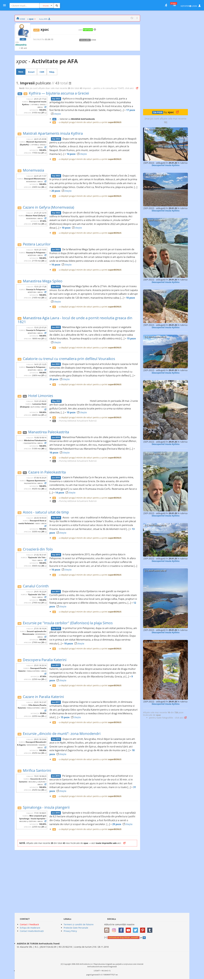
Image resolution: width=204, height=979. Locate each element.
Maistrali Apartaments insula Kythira (53, 133)
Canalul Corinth (36, 585)
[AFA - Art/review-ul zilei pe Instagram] (107, 929)
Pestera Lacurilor (37, 244)
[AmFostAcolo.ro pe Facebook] (122, 929)
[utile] (166, 5)
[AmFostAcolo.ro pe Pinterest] (143, 929)
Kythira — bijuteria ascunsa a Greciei (59, 93)
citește (57, 113)
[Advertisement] (165, 60)
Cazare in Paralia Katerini (43, 696)
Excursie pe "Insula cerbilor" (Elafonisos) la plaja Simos (68, 622)
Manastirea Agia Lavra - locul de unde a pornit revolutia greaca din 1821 (75, 319)
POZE (157, 112)
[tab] (20, 72)
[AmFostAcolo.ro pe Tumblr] (150, 929)
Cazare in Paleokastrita (47, 472)
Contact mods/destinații (32, 931)
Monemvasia (33, 170)
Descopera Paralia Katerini (44, 659)
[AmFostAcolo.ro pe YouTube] (129, 929)
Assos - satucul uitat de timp (46, 512)
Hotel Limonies (40, 395)
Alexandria (20, 44)
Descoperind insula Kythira (165, 165)
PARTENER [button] (88, 30)
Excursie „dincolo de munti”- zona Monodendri (62, 733)
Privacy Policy (70, 931)
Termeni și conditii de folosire (78, 924)
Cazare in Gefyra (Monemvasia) (48, 207)
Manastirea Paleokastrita (48, 431)
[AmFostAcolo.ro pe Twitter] (136, 929)
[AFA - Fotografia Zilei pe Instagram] (114, 929)
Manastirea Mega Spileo (42, 280)
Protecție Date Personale (76, 927)
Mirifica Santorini (37, 770)
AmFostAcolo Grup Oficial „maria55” (123, 937)
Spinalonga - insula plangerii (46, 807)
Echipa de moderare (30, 927)
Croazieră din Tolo (38, 549)
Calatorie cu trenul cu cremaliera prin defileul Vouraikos (69, 358)
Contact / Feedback (29, 924)
